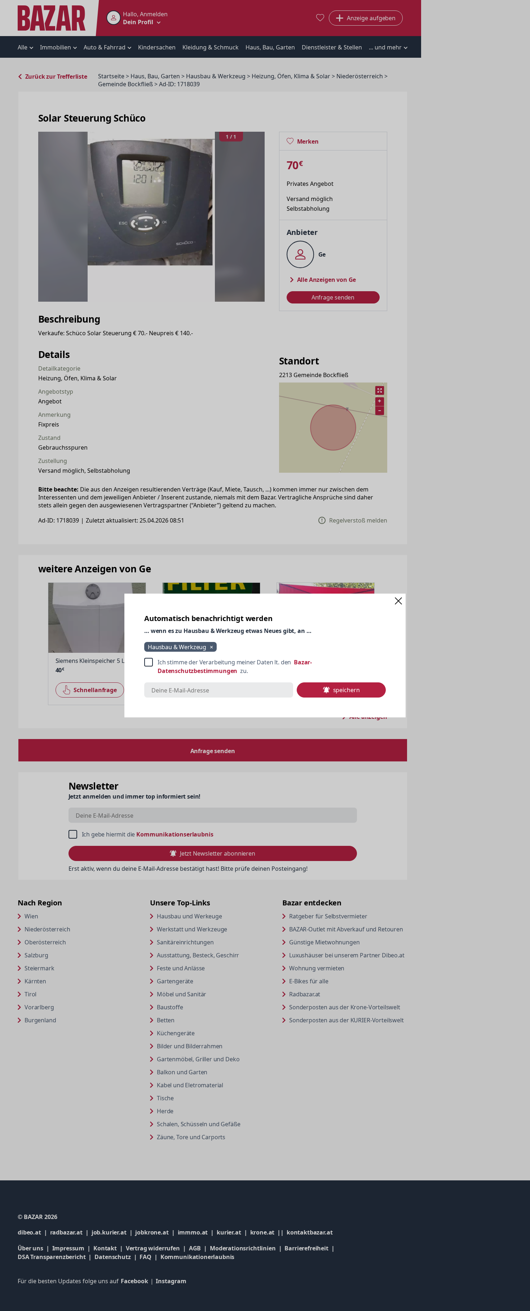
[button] (398, 600)
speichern (346, 690)
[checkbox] (265, 666)
